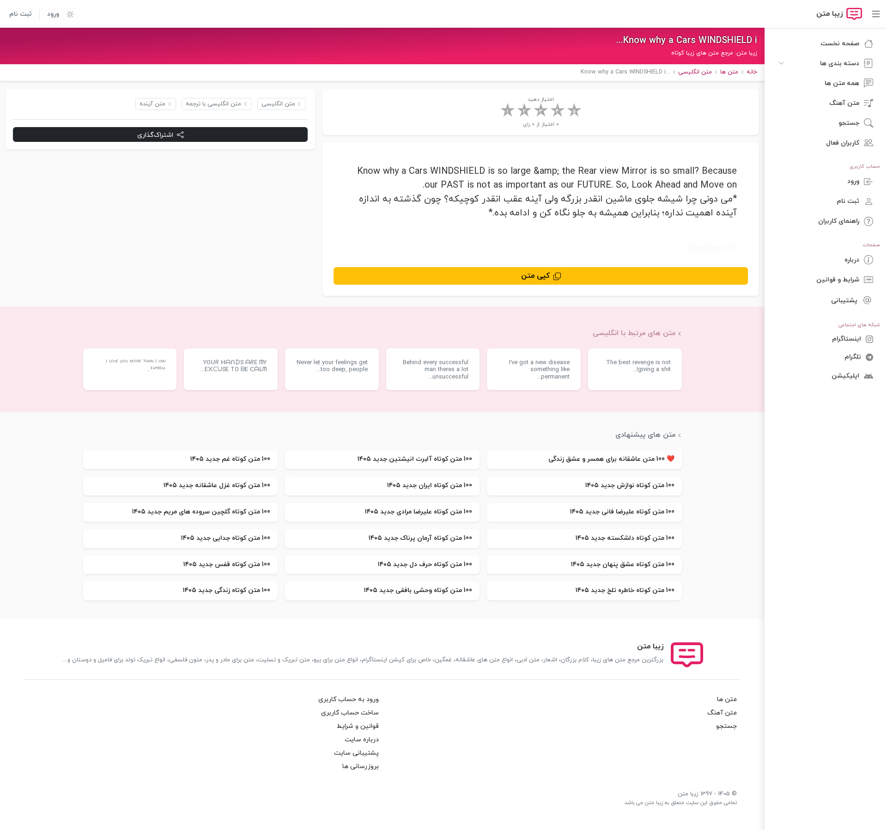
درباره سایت (362, 739)
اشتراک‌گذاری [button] (155, 134)
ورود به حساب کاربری (348, 699)
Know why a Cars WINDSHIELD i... (686, 40)
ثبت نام (20, 14)
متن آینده (152, 104)
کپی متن (535, 276)
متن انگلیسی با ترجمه (213, 104)
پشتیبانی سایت (356, 753)
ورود (53, 14)
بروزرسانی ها (360, 766)
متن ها (727, 699)
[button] (66, 14)
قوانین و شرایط (358, 726)
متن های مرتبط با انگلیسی (634, 333)
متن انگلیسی (278, 104)
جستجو (726, 726)
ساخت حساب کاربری (350, 712)
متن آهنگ (722, 712)
